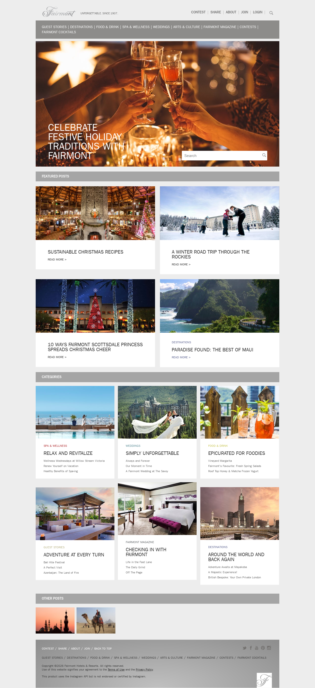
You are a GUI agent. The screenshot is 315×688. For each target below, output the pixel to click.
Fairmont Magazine (220, 27)
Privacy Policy (144, 669)
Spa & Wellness (136, 27)
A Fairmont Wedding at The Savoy (147, 471)
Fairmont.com (59, 11)
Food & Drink (107, 27)
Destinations (81, 27)
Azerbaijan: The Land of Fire (61, 572)
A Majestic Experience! (222, 572)
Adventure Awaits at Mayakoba (227, 567)
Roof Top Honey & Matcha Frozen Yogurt (233, 471)
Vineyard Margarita (220, 461)
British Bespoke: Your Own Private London (234, 577)
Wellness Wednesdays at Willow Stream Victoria (74, 461)
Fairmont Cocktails (59, 32)
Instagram (269, 648)
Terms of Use (116, 669)
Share (215, 12)
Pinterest (263, 648)
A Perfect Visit (53, 567)
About (231, 12)
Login (257, 12)
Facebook (251, 648)
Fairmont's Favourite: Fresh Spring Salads (234, 466)
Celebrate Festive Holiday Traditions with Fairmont (86, 141)
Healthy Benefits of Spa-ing (61, 471)
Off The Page (134, 572)
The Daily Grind (135, 567)
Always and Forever (138, 461)
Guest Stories (54, 27)
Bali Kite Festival (54, 562)
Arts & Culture (186, 27)
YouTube (257, 648)
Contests (248, 27)
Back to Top (103, 648)
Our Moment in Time (139, 466)
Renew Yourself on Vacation (61, 466)
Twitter (244, 648)
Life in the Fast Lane (139, 562)
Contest (198, 12)
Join (244, 12)
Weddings (161, 27)
